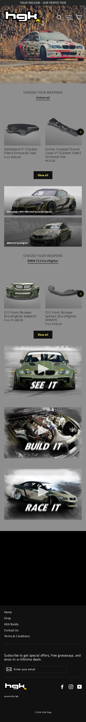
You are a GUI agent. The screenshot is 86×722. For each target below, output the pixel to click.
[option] (61, 138)
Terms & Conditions (17, 636)
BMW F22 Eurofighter (43, 260)
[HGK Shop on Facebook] (62, 686)
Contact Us (11, 630)
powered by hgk (11, 696)
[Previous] (5, 131)
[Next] (80, 131)
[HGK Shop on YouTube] (79, 686)
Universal (43, 97)
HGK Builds (11, 624)
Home (8, 612)
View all (43, 175)
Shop (7, 618)
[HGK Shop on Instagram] (71, 686)
